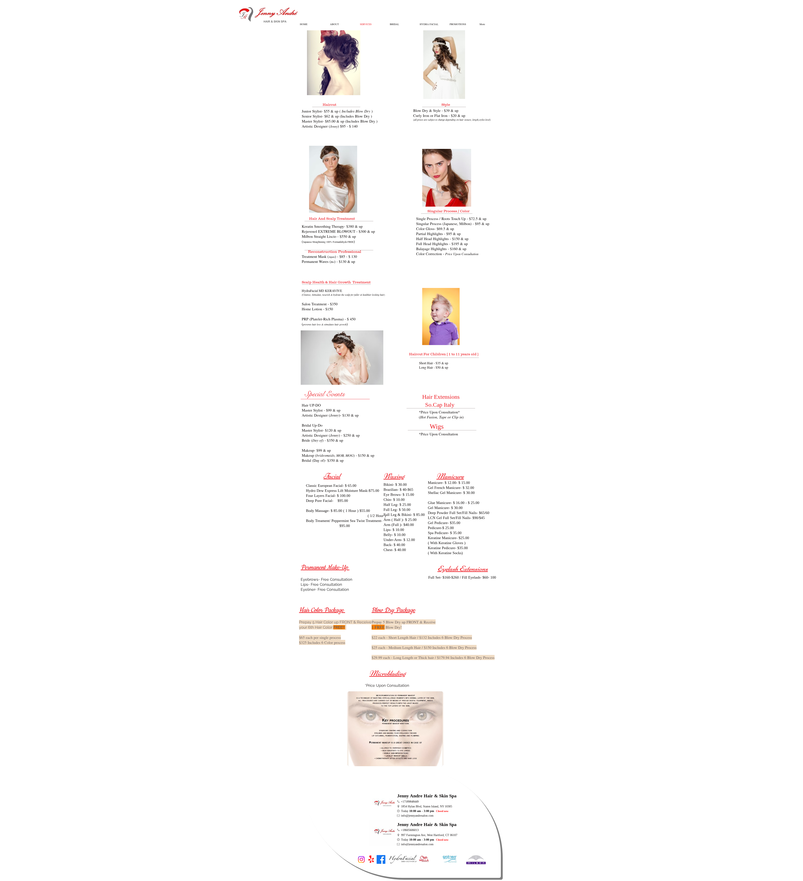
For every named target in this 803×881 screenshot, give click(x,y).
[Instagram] (361, 859)
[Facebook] (381, 859)
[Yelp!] (371, 859)
